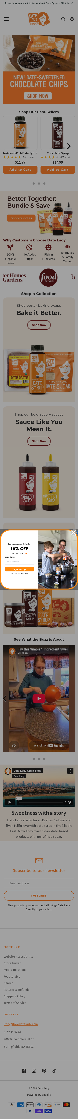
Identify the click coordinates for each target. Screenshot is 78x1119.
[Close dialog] (75, 532)
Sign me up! (19, 569)
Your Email (10, 557)
